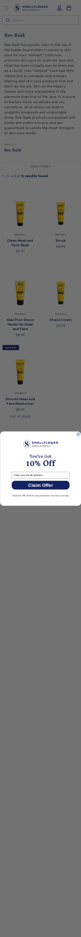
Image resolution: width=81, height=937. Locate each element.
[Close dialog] (78, 434)
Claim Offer (40, 485)
